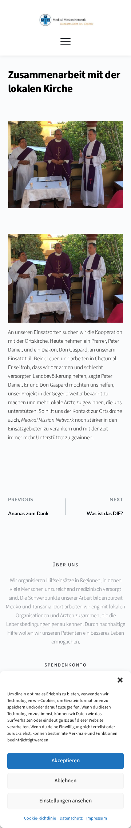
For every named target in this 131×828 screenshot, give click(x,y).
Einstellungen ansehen (65, 801)
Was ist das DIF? (105, 513)
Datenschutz (71, 818)
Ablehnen (65, 781)
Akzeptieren (66, 760)
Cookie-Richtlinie (40, 818)
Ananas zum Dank (28, 513)
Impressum (96, 818)
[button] (120, 680)
